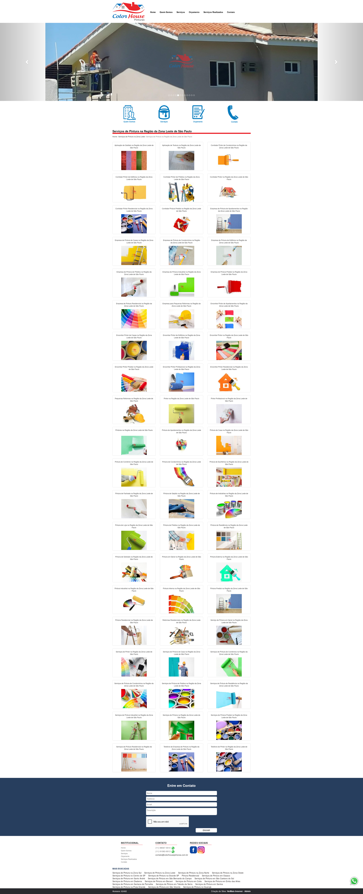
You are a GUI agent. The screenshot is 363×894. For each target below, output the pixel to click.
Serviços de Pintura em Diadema (127, 881)
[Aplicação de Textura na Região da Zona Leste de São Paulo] (181, 160)
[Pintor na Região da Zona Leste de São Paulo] (181, 413)
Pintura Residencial (190, 875)
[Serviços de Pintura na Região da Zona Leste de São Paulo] (181, 729)
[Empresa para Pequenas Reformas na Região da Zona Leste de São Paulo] (181, 318)
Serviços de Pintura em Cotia (189, 881)
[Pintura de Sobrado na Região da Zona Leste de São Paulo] (134, 571)
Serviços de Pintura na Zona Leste (131, 136)
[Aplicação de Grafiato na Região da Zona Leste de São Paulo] (134, 160)
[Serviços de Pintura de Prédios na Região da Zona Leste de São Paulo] (181, 698)
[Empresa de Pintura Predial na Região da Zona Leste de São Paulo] (229, 286)
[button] (27, 62)
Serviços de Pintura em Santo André (128, 878)
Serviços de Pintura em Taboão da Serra (174, 884)
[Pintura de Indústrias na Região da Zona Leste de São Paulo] (229, 508)
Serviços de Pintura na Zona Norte (193, 872)
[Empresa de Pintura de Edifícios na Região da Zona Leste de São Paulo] (229, 255)
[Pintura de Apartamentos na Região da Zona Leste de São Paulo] (181, 445)
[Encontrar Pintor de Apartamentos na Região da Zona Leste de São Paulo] (229, 318)
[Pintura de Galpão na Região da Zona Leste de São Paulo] (181, 508)
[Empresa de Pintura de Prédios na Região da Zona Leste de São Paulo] (134, 286)
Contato (231, 12)
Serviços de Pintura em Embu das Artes (222, 881)
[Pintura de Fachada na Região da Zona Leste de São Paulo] (134, 508)
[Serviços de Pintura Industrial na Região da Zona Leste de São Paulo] (134, 729)
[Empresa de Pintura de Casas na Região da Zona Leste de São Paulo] (134, 255)
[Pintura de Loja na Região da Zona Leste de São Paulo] (134, 540)
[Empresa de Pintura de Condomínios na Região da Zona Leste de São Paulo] (181, 255)
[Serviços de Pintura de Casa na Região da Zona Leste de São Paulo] (181, 666)
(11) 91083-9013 (163, 851)
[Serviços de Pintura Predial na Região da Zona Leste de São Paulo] (229, 729)
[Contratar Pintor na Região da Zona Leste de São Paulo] (229, 191)
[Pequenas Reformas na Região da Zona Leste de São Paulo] (134, 413)
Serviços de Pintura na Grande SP (163, 875)
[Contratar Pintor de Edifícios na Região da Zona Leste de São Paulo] (134, 191)
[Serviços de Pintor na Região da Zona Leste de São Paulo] (134, 666)
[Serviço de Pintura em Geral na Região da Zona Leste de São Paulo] (229, 635)
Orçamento (194, 12)
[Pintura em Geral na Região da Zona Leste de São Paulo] (181, 571)
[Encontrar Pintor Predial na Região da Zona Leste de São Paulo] (134, 381)
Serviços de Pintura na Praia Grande (128, 886)
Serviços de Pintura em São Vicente (164, 886)
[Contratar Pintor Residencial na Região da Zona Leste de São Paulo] (134, 223)
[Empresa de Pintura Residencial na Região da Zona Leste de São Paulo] (134, 318)
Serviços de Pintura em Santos (209, 884)
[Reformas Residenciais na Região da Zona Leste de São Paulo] (181, 635)
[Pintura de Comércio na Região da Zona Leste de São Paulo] (134, 476)
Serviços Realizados (213, 12)
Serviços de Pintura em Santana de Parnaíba (132, 884)
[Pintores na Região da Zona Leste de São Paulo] (134, 445)
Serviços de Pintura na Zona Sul (126, 872)
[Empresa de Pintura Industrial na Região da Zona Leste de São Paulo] (181, 286)
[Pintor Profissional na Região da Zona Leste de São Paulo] (229, 413)
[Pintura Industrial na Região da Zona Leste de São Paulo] (134, 603)
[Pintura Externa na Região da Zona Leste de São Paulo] (229, 571)
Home (153, 12)
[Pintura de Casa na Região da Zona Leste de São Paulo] (229, 445)
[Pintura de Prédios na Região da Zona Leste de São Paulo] (181, 540)
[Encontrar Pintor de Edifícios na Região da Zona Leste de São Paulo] (181, 350)
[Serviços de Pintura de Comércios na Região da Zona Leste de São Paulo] (229, 666)
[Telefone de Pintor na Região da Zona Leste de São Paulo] (229, 761)
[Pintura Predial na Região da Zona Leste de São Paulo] (229, 603)
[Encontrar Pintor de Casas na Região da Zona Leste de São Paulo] (134, 350)
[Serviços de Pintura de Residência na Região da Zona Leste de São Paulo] (229, 698)
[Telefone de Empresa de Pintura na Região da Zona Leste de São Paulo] (181, 761)
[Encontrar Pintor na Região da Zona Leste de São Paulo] (229, 350)
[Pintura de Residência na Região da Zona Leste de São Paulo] (229, 540)
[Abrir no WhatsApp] (173, 847)
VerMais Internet (235, 891)
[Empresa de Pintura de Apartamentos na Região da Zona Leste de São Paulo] (229, 223)
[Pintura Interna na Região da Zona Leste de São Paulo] (181, 603)
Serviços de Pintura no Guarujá (197, 886)
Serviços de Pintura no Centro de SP (128, 875)
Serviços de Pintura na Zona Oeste (227, 872)
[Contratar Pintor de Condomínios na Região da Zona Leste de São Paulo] (229, 160)
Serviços (181, 12)
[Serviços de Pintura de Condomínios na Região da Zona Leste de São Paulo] (134, 698)
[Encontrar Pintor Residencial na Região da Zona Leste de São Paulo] (229, 381)
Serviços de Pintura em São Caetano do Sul (214, 878)
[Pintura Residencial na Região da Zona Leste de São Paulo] (134, 635)
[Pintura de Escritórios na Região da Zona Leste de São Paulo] (229, 476)
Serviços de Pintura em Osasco (216, 875)
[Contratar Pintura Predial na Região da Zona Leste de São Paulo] (181, 223)
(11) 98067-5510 (163, 847)
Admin (247, 891)
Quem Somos (166, 12)
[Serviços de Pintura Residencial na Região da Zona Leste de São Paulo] (134, 761)
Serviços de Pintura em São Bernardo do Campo (170, 878)
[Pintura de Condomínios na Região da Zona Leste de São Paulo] (181, 476)
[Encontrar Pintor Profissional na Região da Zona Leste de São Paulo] (181, 381)
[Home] (128, 11)
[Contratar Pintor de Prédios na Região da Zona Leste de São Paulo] (181, 191)
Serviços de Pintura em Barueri (159, 881)
